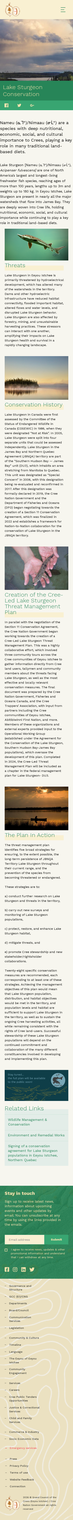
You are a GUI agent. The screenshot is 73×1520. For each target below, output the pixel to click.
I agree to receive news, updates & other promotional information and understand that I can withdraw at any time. (24, 1261)
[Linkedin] (24, 1270)
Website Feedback (22, 1479)
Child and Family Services (20, 1420)
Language (15, 1351)
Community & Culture (24, 1337)
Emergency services (23, 1448)
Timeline (15, 1344)
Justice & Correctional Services (24, 1409)
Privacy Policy (19, 1465)
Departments (18, 1303)
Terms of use (19, 1472)
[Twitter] (31, 1270)
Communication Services (20, 1319)
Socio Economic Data (24, 1438)
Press (13, 1458)
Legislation (16, 1327)
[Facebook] (8, 1270)
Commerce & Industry (24, 1431)
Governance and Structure (20, 1287)
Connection (18, 1486)
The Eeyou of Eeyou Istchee (23, 1360)
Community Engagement (17, 1371)
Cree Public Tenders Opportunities (23, 1398)
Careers (14, 1389)
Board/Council (19, 1310)
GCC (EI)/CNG (18, 1296)
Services (14, 1383)
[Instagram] (16, 1270)
